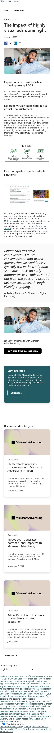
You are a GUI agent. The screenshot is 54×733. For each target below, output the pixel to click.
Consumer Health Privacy (11, 726)
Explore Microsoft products (25, 681)
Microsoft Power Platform (15, 703)
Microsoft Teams (35, 703)
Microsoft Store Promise (11, 688)
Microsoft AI (5, 701)
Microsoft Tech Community (12, 711)
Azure (28, 706)
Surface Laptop (18, 676)
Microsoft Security (20, 701)
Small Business (18, 706)
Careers (35, 714)
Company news (16, 716)
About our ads (6, 731)
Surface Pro (5, 676)
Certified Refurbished (40, 686)
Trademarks (33, 729)
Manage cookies (7, 729)
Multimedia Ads (11, 221)
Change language (8, 665)
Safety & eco (45, 729)
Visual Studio (25, 714)
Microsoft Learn (7, 708)
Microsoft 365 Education (21, 693)
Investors (47, 716)
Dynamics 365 (35, 701)
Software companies (9, 714)
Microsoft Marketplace (35, 711)
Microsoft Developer (40, 706)
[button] (5, 43)
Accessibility (27, 718)
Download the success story (22, 351)
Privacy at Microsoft (33, 716)
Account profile (12, 683)
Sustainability (40, 718)
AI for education (28, 699)
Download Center (28, 683)
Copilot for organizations (29, 678)
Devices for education (20, 691)
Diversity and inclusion (10, 718)
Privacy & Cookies (40, 726)
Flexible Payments (31, 688)
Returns (11, 686)
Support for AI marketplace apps (30, 708)
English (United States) (10, 721)
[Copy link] (20, 43)
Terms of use (21, 729)
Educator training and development (23, 696)
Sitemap (27, 726)
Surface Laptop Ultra (35, 676)
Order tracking (22, 686)
